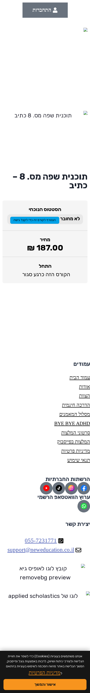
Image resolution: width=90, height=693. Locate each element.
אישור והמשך (45, 684)
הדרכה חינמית (76, 405)
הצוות (84, 395)
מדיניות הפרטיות (44, 672)
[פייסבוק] (84, 488)
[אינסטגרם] (71, 488)
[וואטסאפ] (84, 506)
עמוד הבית (80, 377)
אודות (84, 386)
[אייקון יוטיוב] (46, 488)
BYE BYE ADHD (72, 423)
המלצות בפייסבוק (73, 441)
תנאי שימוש (78, 460)
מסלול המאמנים (74, 414)
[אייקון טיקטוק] (58, 488)
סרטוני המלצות (75, 432)
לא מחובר (69, 219)
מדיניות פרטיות (75, 451)
